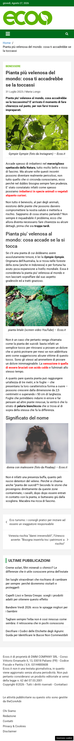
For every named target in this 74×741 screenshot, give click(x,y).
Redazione (9, 716)
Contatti (8, 721)
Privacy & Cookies (14, 726)
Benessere (13, 66)
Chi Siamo (9, 711)
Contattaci (61, 684)
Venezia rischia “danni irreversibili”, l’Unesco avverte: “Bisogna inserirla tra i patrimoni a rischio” (37, 539)
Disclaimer (10, 731)
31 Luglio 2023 (14, 91)
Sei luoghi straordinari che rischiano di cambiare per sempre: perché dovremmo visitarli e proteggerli (36, 583)
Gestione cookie (64, 738)
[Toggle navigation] (8, 33)
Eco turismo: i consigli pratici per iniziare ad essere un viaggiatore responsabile (37, 522)
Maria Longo (32, 91)
